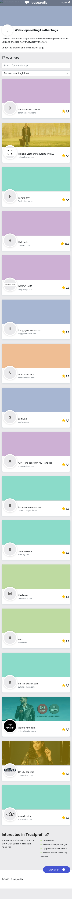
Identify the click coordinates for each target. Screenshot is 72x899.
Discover (53, 869)
